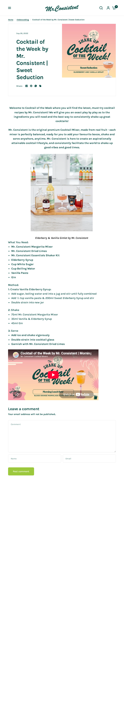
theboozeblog (23, 20)
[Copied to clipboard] (40, 86)
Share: (19, 86)
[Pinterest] (31, 86)
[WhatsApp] (36, 86)
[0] (113, 8)
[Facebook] (27, 86)
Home (10, 20)
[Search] (101, 8)
